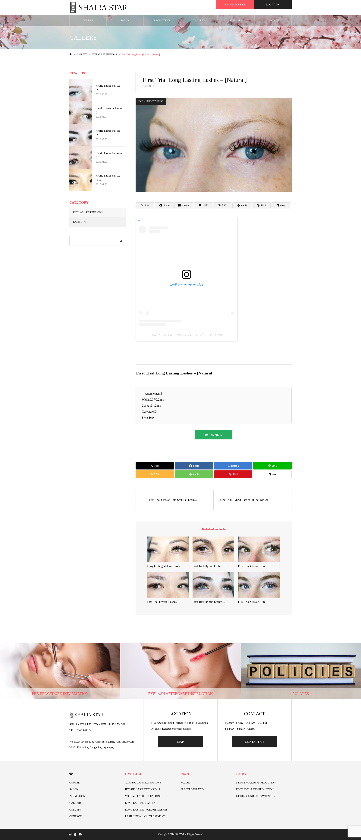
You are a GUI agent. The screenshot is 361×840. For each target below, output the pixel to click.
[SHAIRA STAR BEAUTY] (98, 7)
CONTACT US (254, 741)
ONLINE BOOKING (235, 4)
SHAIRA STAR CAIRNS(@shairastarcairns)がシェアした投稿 (187, 335)
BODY (241, 774)
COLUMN (236, 20)
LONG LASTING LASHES (140, 803)
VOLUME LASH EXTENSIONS (143, 796)
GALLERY (199, 20)
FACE (185, 774)
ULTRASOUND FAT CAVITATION (255, 796)
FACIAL (185, 782)
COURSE (88, 20)
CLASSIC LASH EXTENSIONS (143, 782)
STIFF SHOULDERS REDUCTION (256, 782)
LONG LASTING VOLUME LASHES (146, 809)
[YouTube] (80, 834)
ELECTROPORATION (193, 789)
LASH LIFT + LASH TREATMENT (145, 816)
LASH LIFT (80, 221)
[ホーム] (70, 54)
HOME (71, 773)
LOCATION (272, 4)
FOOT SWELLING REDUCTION (255, 789)
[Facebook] (75, 834)
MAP (180, 741)
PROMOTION (162, 20)
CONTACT (273, 20)
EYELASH (134, 774)
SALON (125, 20)
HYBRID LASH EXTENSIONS (142, 789)
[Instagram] (70, 834)
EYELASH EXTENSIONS (150, 101)
